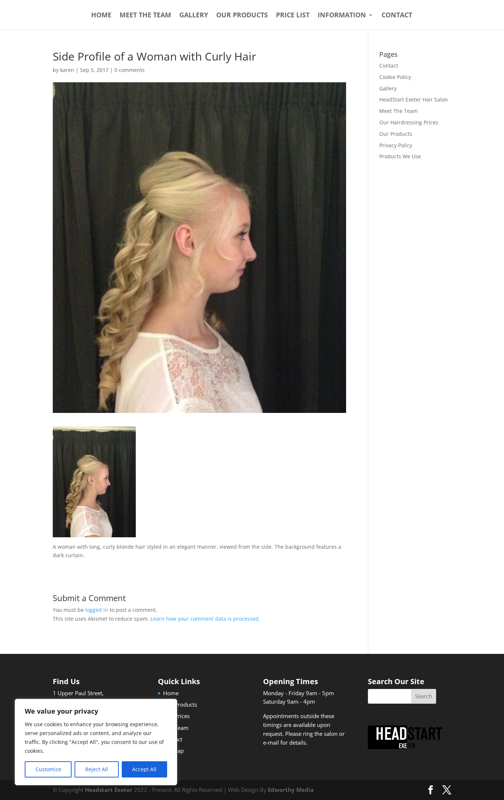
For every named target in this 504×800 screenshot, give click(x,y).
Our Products (395, 133)
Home (171, 693)
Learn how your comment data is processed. (205, 618)
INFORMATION (342, 15)
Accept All (144, 769)
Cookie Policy (395, 76)
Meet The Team (398, 110)
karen (67, 69)
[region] (96, 742)
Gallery (388, 88)
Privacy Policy (395, 145)
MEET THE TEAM (145, 15)
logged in (96, 609)
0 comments (129, 69)
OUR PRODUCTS (242, 15)
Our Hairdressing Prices (408, 122)
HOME (101, 15)
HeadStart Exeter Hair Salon (413, 99)
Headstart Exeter (108, 789)
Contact (388, 65)
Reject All (96, 769)
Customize (48, 769)
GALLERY (193, 15)
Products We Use (400, 156)
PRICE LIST (293, 15)
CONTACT (397, 15)
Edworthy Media (291, 789)
